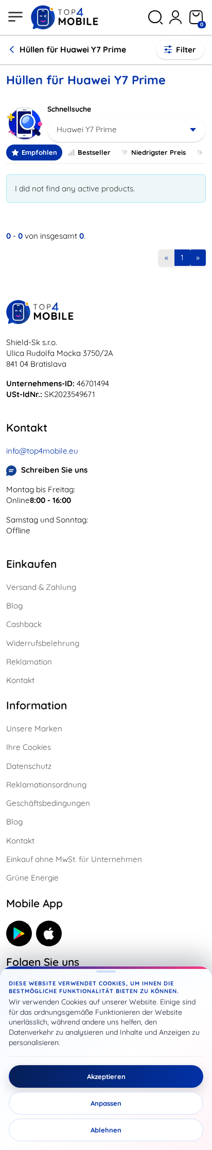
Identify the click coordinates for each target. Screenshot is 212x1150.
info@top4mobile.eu (42, 451)
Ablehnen (106, 1130)
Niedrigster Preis (158, 152)
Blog (14, 605)
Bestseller (94, 152)
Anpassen (106, 1103)
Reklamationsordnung (46, 784)
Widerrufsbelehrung (42, 643)
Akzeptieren (106, 1076)
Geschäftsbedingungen (48, 803)
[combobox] (126, 129)
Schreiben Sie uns (54, 470)
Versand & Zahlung (41, 587)
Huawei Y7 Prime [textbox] (87, 129)
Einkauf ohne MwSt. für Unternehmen (74, 859)
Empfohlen (39, 152)
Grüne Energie (32, 878)
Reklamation (29, 662)
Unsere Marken (34, 728)
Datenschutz (28, 766)
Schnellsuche (69, 109)
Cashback (24, 624)
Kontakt (20, 680)
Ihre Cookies (28, 747)
